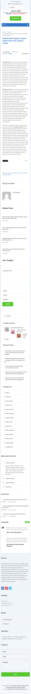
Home (3, 32)
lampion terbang (9, 442)
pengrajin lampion (7, 174)
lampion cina (16, 173)
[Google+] (6, 588)
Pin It (26, 160)
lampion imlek (8, 422)
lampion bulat (8, 405)
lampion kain (8, 426)
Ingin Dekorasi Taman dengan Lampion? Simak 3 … (15, 499)
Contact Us (6, 623)
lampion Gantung (9, 413)
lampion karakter (9, 430)
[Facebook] (2, 588)
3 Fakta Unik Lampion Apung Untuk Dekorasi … (14, 514)
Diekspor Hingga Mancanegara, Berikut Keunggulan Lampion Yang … (15, 506)
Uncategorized (9, 447)
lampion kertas (9, 434)
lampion (9, 32)
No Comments (25, 53)
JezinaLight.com (11, 689)
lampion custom (9, 409)
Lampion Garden (9, 417)
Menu (4, 24)
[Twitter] (10, 588)
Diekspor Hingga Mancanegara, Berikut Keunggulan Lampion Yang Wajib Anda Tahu (14, 360)
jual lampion (7, 52)
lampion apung (9, 401)
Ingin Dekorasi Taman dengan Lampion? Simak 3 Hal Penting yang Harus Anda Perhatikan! (14, 352)
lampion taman (9, 438)
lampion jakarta (24, 173)
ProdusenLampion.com (21, 689)
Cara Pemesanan (7, 619)
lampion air (8, 396)
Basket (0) (16, 18)
